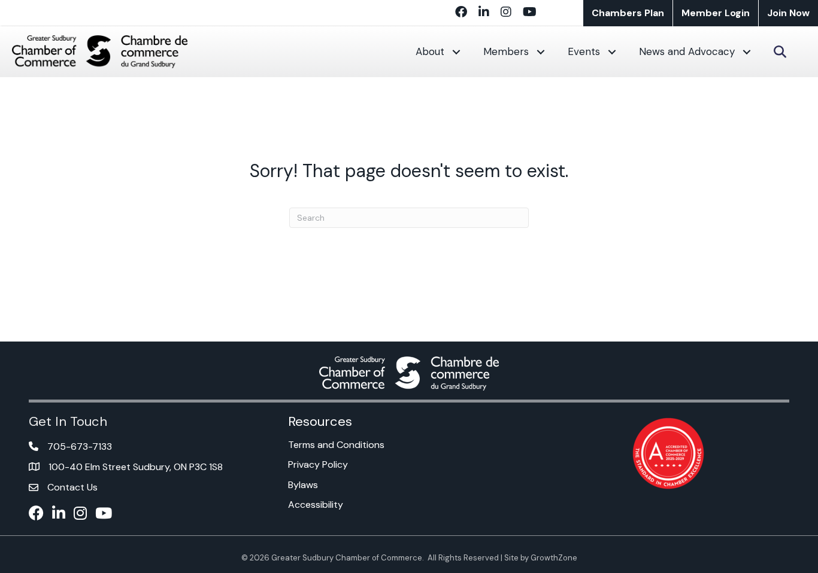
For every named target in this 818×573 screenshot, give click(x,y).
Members (506, 51)
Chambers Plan (628, 13)
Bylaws (303, 484)
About (430, 51)
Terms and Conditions (336, 444)
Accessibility (315, 504)
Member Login (715, 13)
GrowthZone (554, 558)
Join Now (788, 13)
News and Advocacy (687, 51)
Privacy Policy (318, 464)
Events (584, 51)
